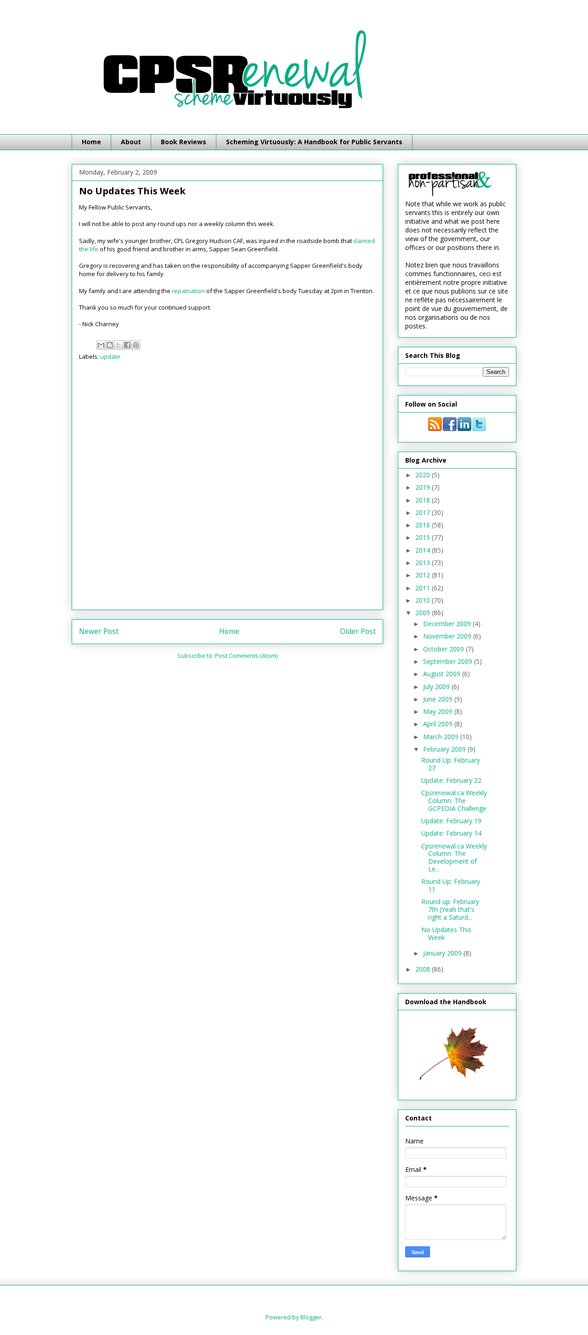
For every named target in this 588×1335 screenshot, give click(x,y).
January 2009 (443, 953)
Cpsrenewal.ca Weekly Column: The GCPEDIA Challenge (454, 800)
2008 (423, 969)
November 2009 (448, 636)
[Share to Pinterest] (136, 345)
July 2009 (437, 686)
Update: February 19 (451, 820)
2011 (423, 587)
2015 (423, 537)
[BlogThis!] (109, 345)
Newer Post (99, 631)
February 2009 (445, 749)
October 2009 (444, 649)
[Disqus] (227, 488)
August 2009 (442, 673)
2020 (423, 474)
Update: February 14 (451, 833)
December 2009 (448, 623)
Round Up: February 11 (450, 885)
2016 (423, 524)
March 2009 (441, 736)
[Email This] (101, 345)
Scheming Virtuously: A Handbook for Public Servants (314, 141)
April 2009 (438, 723)
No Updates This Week (446, 933)
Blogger (311, 1317)
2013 (423, 562)
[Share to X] (118, 345)
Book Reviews (183, 141)
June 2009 (438, 699)
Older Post (358, 631)
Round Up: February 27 (450, 764)
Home (91, 141)
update (110, 356)
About (131, 141)
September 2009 (448, 661)
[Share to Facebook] (127, 345)
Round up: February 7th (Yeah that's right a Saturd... (450, 909)
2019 (423, 487)
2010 (423, 600)
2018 (423, 500)
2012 (423, 575)
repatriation (188, 291)
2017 (423, 512)
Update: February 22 (451, 780)
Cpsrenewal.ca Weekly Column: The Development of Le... (454, 857)
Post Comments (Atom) (246, 655)
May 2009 (438, 711)
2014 (423, 550)
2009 (423, 612)
